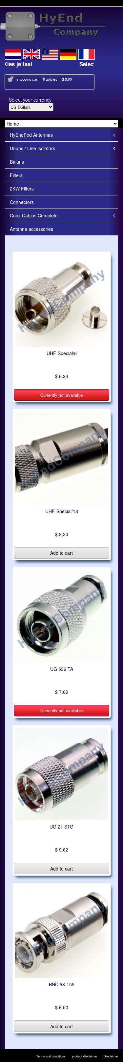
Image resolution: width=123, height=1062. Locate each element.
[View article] (61, 300)
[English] (31, 53)
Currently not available (61, 395)
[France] (86, 53)
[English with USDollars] (50, 53)
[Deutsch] (68, 53)
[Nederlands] (13, 53)
